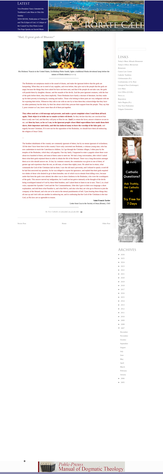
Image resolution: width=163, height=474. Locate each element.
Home (64, 223)
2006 (123, 378)
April (122, 363)
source (72, 74)
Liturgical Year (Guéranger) (128, 85)
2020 (123, 278)
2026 (123, 255)
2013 (123, 305)
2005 (123, 382)
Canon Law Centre (125, 71)
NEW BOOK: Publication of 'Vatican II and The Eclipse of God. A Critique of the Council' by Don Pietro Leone (33, 22)
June (122, 355)
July (121, 351)
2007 (123, 328)
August (123, 347)
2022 (123, 270)
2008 (123, 324)
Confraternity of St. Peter (127, 82)
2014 (123, 301)
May (122, 359)
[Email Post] (80, 212)
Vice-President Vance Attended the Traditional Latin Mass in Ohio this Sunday (31, 12)
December (124, 332)
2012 (123, 309)
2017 (123, 289)
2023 (123, 266)
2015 (123, 297)
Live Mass (122, 89)
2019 (123, 282)
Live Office (122, 92)
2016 (123, 293)
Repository (122, 99)
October (123, 340)
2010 (123, 317)
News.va (121, 96)
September (124, 344)
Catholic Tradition (124, 75)
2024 (123, 262)
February (123, 371)
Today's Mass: (130, 61)
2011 (123, 313)
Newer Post (22, 223)
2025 (123, 258)
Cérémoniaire (123, 78)
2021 (123, 274)
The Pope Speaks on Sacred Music (31, 29)
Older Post (106, 223)
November (124, 336)
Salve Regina (123, 102)
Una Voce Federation (126, 106)
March (122, 367)
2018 (123, 285)
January (123, 375)
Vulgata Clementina (125, 109)
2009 (123, 320)
